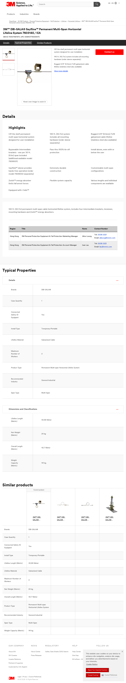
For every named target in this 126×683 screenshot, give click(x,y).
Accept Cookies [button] (93, 675)
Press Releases (36, 655)
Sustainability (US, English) (18, 667)
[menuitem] (6, 42)
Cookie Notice (91, 664)
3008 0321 (102, 235)
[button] (109, 675)
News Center (35, 651)
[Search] (97, 4)
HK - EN (111, 3)
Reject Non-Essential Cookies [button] (97, 670)
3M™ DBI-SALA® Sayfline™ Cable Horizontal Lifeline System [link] (63, 518)
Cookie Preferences (35, 677)
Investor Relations (15, 659)
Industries (24, 14)
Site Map (75, 655)
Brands (36, 14)
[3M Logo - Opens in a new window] (20, 4)
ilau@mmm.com (105, 247)
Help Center (76, 651)
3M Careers (13, 655)
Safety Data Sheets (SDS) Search (56, 651)
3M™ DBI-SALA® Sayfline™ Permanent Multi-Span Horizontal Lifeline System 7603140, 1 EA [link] (39, 518)
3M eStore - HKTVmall (80, 659)
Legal (19, 677)
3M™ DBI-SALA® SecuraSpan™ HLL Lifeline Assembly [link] (86, 518)
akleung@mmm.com (107, 238)
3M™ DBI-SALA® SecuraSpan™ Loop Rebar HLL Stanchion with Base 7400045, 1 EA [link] (111, 518)
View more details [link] (61, 71)
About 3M (12, 651)
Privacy (25, 677)
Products (11, 14)
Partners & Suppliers (16, 663)
